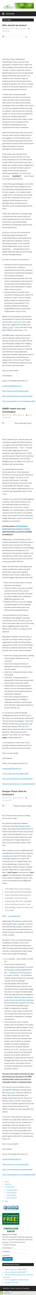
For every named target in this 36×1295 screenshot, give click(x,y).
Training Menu (11, 1195)
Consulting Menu (12, 1190)
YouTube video (23, 724)
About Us (8, 1184)
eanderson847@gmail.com (11, 386)
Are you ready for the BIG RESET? (16, 1269)
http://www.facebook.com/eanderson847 (17, 396)
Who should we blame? (14, 25)
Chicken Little (10, 1093)
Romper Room (24, 826)
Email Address (7, 1248)
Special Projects (11, 1198)
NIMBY (12, 477)
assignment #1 (15, 973)
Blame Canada (8, 327)
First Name (6, 1251)
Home (7, 1182)
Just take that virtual (11, 1282)
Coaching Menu (11, 1193)
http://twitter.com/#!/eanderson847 (15, 391)
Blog (6, 1201)
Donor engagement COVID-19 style (16, 1280)
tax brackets (7, 561)
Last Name (6, 1255)
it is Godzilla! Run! (14, 916)
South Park (17, 322)
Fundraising (6, 31)
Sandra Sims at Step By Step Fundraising (19, 1000)
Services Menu (10, 1187)
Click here (23, 1049)
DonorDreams (21, 28)
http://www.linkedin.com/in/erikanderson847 (18, 401)
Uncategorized (7, 800)
